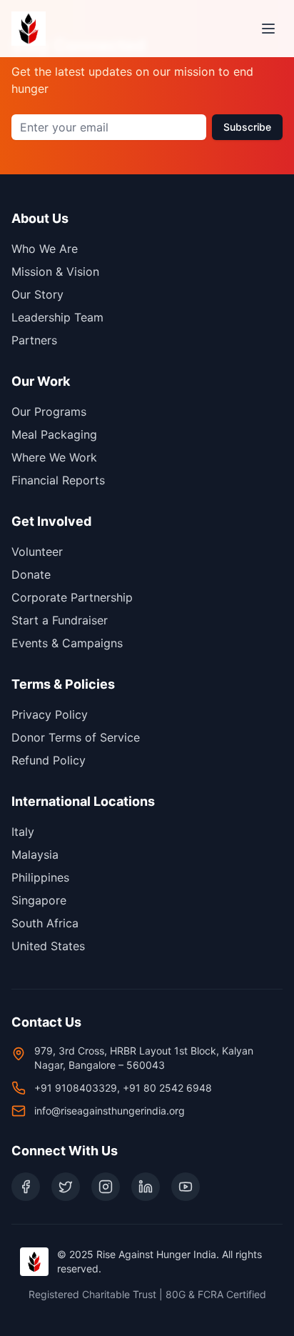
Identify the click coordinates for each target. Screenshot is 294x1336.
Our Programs (48, 411)
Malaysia (35, 854)
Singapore (38, 900)
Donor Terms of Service (75, 737)
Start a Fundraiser (59, 620)
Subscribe (247, 127)
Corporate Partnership (72, 597)
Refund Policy (48, 760)
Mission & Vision (55, 271)
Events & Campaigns (67, 643)
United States (48, 946)
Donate (31, 574)
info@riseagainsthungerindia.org (109, 1111)
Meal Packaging (54, 434)
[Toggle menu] (268, 28)
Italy (22, 831)
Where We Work (54, 457)
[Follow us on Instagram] (105, 1186)
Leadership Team (57, 317)
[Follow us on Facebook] (25, 1186)
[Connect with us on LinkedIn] (145, 1186)
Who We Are (44, 248)
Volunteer (37, 551)
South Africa (44, 923)
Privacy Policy (49, 714)
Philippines (40, 877)
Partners (34, 340)
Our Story (37, 294)
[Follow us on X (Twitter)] (65, 1186)
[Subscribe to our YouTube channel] (185, 1186)
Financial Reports (58, 480)
